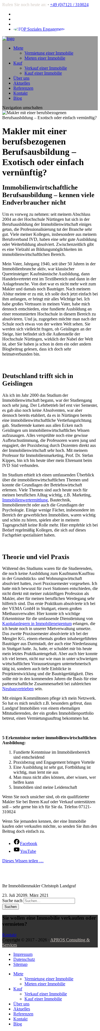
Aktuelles (21, 83)
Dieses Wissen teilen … (23, 860)
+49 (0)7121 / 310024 (69, 4)
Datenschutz (24, 959)
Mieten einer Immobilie (44, 58)
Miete (18, 48)
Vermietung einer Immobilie (48, 53)
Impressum (22, 954)
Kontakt (20, 93)
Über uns (21, 78)
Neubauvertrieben (18, 688)
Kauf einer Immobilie (43, 73)
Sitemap (20, 964)
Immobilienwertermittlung (25, 500)
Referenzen (23, 88)
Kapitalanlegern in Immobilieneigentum (37, 623)
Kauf (17, 63)
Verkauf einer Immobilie (45, 68)
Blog (17, 98)
